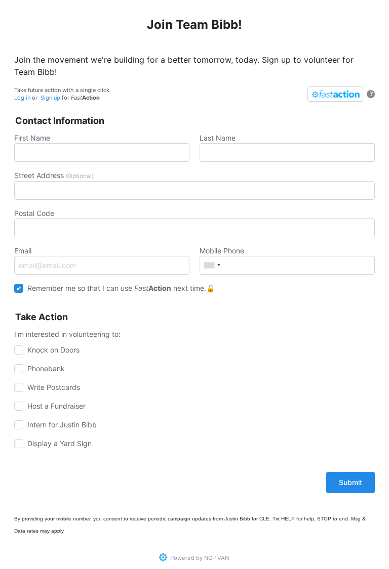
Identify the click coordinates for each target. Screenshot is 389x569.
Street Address (54, 175)
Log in (22, 97)
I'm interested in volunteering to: (68, 334)
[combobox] (211, 265)
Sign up (50, 97)
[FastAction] (335, 94)
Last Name (218, 138)
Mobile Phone (222, 250)
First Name (32, 138)
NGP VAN (216, 557)
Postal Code (34, 213)
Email (22, 250)
